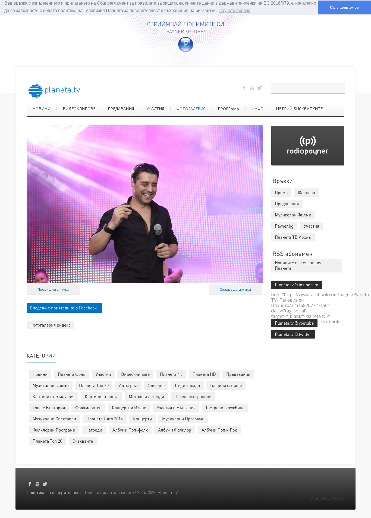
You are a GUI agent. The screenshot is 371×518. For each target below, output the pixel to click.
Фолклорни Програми (54, 430)
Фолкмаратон (88, 407)
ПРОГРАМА (228, 108)
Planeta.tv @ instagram (296, 284)
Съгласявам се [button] (344, 7)
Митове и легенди (146, 396)
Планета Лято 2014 (104, 418)
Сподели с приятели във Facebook (63, 308)
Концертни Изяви (129, 407)
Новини (40, 374)
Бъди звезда (187, 385)
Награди (94, 430)
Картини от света (101, 396)
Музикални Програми (183, 418)
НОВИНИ (41, 108)
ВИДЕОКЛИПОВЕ (79, 108)
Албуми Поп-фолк (130, 430)
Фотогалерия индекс (50, 325)
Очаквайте (83, 441)
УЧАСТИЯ (155, 108)
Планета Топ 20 (94, 385)
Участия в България (176, 407)
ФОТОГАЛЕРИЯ (191, 108)
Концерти (142, 418)
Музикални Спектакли (54, 418)
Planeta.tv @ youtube (294, 323)
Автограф (128, 385)
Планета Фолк (71, 374)
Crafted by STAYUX (327, 498)
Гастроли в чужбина (225, 407)
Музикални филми (51, 385)
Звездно (156, 385)
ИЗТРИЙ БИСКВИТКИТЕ (299, 108)
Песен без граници (193, 396)
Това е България (49, 407)
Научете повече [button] (234, 10)
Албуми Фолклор (174, 430)
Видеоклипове (135, 374)
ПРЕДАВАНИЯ (121, 108)
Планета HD (204, 374)
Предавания (238, 374)
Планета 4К (171, 374)
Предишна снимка (53, 289)
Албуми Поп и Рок (219, 430)
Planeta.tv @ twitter (293, 334)
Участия (103, 374)
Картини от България (53, 396)
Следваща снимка (235, 289)
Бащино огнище (226, 385)
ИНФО (257, 108)
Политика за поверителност (54, 492)
